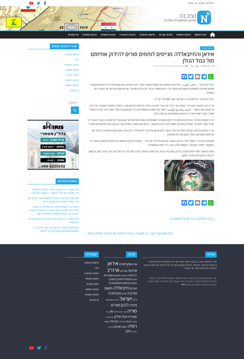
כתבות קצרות (165, 34)
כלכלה (133, 305)
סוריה (155, 66)
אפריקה (123, 271)
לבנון (125, 305)
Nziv (192, 66)
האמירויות (109, 275)
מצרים (115, 305)
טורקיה (132, 293)
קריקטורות (73, 34)
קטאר (106, 321)
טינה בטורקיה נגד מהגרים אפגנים (193, 219)
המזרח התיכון (124, 279)
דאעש (117, 275)
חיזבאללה (170, 66)
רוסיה (132, 326)
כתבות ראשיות (183, 34)
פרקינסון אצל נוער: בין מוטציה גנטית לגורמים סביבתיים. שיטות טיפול (128, 233)
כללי (77, 59)
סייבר (116, 311)
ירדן (135, 299)
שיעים (117, 326)
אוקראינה (125, 264)
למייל (183, 284)
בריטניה (132, 275)
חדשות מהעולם (147, 34)
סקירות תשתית (108, 34)
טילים (124, 293)
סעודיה (132, 317)
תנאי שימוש (200, 34)
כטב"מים (109, 299)
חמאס (109, 288)
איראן (182, 66)
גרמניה (124, 275)
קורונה (114, 321)
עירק (117, 316)
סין (111, 311)
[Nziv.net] (212, 34)
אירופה (132, 270)
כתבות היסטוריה (127, 34)
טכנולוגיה (114, 293)
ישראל (161, 66)
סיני (107, 312)
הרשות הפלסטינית (119, 283)
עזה (124, 316)
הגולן (177, 66)
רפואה (124, 326)
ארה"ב (113, 270)
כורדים (116, 300)
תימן (128, 331)
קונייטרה (122, 321)
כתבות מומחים (89, 34)
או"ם (134, 264)
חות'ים (133, 288)
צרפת (129, 321)
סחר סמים (123, 312)
